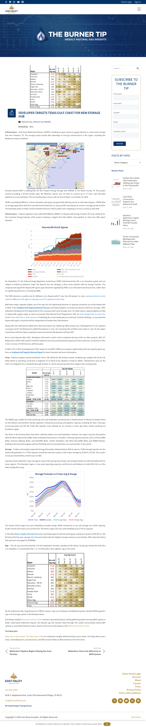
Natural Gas (27, 122)
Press (138, 686)
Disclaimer (136, 717)
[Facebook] (23, 2)
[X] (6, 2)
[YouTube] (18, 2)
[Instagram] (14, 2)
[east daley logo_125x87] (11, 9)
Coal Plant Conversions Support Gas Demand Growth (130, 200)
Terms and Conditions (130, 692)
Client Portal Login (131, 673)
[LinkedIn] (10, 2)
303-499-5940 (11, 690)
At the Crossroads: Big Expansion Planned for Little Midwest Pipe (131, 240)
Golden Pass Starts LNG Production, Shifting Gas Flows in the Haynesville (131, 182)
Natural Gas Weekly (42, 122)
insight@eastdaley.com (15, 700)
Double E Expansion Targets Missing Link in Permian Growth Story (131, 220)
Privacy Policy (134, 689)
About (138, 680)
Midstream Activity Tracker (31, 619)
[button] (139, 9)
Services (136, 676)
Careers (137, 683)
